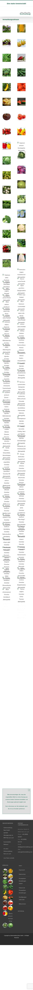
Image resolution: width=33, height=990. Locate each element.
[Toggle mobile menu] (3, 14)
